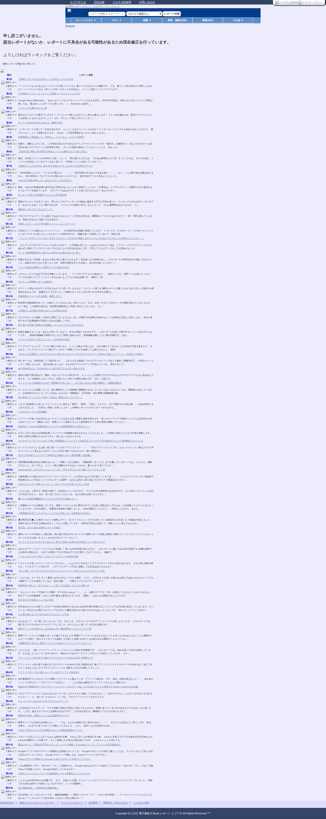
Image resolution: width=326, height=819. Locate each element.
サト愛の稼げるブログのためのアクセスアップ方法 (43, 614)
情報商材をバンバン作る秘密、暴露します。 (40, 296)
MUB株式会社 (7, 802)
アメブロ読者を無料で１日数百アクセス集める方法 (43, 267)
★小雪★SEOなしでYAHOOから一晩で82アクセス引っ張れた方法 (51, 368)
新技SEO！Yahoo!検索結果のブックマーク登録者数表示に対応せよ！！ (54, 426)
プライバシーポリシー (72, 802)
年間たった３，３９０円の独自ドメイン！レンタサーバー (47, 224)
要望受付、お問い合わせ (115, 802)
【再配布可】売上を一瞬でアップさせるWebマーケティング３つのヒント (55, 643)
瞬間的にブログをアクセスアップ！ (36, 209)
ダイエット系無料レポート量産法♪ (35, 281)
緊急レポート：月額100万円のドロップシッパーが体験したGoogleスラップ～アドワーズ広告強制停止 (69, 744)
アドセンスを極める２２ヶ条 (32, 108)
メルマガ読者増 (121, 2)
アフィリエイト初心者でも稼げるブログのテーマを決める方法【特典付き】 (56, 658)
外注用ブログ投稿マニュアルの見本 (36, 600)
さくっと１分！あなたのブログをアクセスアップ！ (43, 701)
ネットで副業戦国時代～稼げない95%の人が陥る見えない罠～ (49, 252)
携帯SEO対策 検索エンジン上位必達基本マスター (44, 715)
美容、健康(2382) (177, 20)
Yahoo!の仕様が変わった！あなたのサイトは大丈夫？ (45, 180)
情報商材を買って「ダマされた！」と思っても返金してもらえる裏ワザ (53, 585)
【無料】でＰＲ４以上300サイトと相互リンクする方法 (45, 79)
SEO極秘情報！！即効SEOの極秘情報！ (38, 788)
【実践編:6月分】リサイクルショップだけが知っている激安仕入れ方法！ (54, 513)
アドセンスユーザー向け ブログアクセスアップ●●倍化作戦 (48, 556)
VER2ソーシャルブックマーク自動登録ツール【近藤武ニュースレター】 (54, 773)
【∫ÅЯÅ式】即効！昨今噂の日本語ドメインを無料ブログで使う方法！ (53, 151)
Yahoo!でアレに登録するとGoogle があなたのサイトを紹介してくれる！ (54, 759)
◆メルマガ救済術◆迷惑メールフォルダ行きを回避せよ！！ (48, 498)
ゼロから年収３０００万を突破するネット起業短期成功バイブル (50, 730)
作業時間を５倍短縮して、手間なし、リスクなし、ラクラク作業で (51, 137)
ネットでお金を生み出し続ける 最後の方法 (40, 122)
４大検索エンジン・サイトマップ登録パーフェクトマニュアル (49, 93)
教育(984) (207, 20)
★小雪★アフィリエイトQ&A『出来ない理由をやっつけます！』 (50, 397)
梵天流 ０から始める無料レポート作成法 (39, 527)
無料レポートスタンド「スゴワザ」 (37, 802)
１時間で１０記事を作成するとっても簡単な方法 (42, 310)
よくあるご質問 (141, 802)
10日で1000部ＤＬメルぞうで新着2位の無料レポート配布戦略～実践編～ (55, 455)
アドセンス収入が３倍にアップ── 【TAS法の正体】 (44, 339)
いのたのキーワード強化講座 (32, 411)
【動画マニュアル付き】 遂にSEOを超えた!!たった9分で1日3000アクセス (55, 166)
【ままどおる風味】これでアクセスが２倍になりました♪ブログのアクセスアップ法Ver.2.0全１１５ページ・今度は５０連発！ (81, 354)
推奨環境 (93, 802)
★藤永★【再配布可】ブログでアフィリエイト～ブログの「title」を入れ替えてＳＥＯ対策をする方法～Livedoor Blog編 (78, 686)
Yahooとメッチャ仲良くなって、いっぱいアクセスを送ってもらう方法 (53, 484)
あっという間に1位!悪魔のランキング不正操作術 (42, 195)
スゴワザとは (78, 2)
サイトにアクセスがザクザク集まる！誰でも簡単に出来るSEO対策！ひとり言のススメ (61, 542)
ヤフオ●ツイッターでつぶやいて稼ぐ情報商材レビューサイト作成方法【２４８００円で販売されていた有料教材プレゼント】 (81, 441)
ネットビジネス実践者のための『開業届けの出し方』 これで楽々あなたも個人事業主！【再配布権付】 (70, 383)
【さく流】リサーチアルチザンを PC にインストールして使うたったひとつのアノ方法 (61, 571)
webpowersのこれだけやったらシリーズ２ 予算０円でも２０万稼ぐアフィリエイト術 (61, 469)
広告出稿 (99, 2)
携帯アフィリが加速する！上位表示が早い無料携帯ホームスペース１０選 (54, 629)
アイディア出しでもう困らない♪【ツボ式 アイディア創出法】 (49, 672)
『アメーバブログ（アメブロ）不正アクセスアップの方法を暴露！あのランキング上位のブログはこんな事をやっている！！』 (81, 238)
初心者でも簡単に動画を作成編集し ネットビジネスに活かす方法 (50, 325)
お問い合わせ (147, 2)
